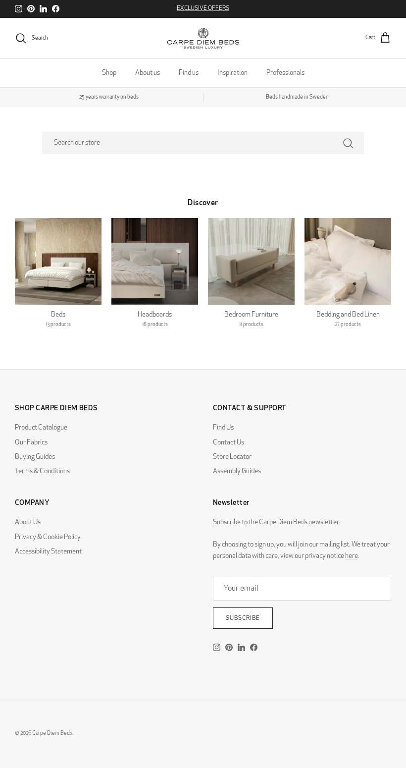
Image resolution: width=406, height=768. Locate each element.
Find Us (223, 428)
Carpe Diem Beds (52, 733)
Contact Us (228, 442)
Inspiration (232, 73)
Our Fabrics (31, 442)
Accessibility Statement (48, 551)
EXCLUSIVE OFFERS (203, 8)
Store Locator (232, 457)
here (351, 556)
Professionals (285, 73)
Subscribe (243, 618)
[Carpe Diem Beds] (203, 38)
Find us (189, 73)
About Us (28, 522)
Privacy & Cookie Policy (48, 537)
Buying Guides (35, 457)
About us (147, 73)
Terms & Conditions (42, 471)
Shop (109, 73)
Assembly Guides (237, 471)
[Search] (348, 143)
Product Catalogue (41, 428)
